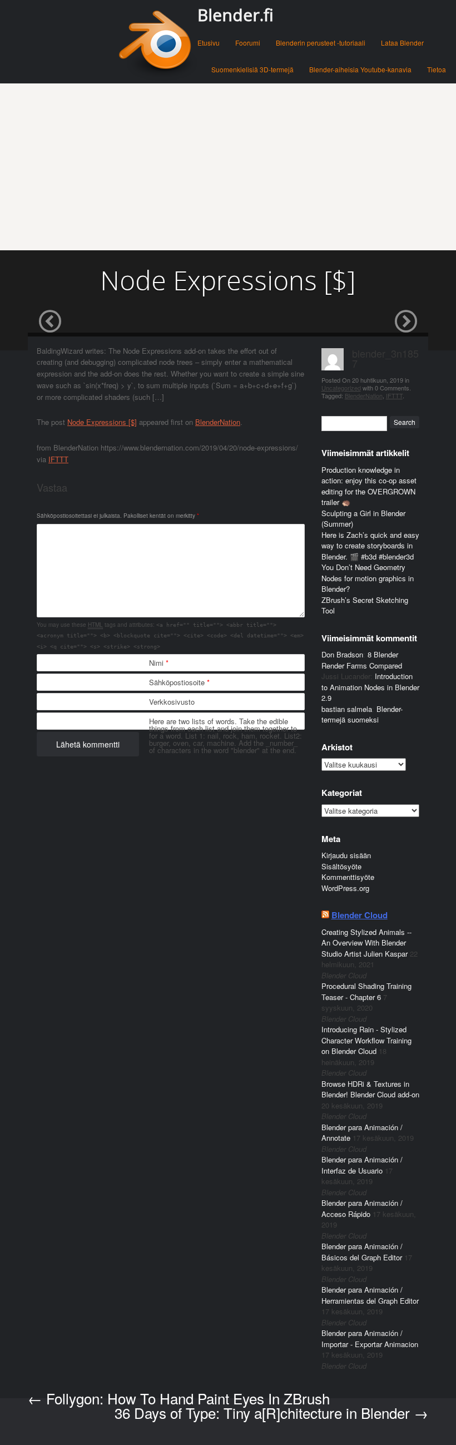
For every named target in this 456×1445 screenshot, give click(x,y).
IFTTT (58, 459)
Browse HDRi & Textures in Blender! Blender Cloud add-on (370, 1089)
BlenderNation (217, 422)
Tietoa (436, 69)
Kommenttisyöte (347, 877)
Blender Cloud (359, 915)
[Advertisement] (228, 167)
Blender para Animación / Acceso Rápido (362, 1208)
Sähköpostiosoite (179, 682)
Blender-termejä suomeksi (362, 714)
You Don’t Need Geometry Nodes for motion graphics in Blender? (367, 578)
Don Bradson (342, 654)
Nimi (158, 662)
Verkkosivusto (172, 701)
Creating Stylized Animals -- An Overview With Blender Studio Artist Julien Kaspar (366, 943)
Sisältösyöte (341, 866)
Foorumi (247, 42)
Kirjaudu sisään (346, 855)
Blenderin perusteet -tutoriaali (320, 42)
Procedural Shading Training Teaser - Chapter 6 (366, 991)
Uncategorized (341, 387)
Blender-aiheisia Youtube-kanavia (360, 69)
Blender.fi (235, 14)
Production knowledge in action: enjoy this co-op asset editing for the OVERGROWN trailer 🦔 (369, 486)
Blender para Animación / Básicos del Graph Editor (362, 1252)
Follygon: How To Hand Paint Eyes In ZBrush (179, 1398)
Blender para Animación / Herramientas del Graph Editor (370, 1295)
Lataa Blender (402, 42)
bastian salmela (346, 709)
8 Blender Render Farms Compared (361, 660)
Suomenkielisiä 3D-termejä (252, 69)
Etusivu (208, 42)
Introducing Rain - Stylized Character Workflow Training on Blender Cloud (366, 1040)
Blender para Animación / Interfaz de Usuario (362, 1165)
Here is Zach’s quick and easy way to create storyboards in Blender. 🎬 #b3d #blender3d (370, 545)
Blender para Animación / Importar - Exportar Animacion (369, 1338)
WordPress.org (345, 888)
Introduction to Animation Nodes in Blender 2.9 (370, 687)
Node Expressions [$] (102, 422)
